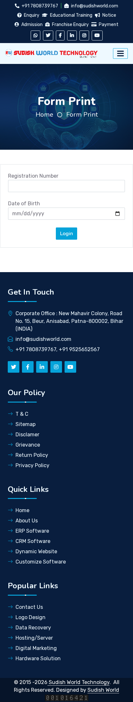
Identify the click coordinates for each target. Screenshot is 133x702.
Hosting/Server (34, 638)
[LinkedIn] (72, 35)
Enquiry (31, 15)
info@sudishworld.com (94, 6)
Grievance (27, 445)
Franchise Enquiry (70, 24)
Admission (31, 24)
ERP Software (32, 531)
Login (66, 233)
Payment (108, 24)
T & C (21, 414)
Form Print (82, 114)
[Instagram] (84, 35)
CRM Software (32, 541)
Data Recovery (33, 628)
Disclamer (27, 434)
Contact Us (29, 607)
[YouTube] (97, 35)
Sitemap (25, 424)
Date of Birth (24, 203)
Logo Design (30, 617)
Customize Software (40, 562)
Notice (108, 15)
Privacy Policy (32, 465)
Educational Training (70, 15)
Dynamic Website (36, 551)
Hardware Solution (38, 658)
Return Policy (31, 455)
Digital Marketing (36, 648)
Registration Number (33, 176)
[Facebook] (60, 35)
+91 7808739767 (39, 6)
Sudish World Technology (78, 682)
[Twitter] (48, 35)
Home (44, 114)
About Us (26, 521)
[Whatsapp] (35, 35)
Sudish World (103, 690)
